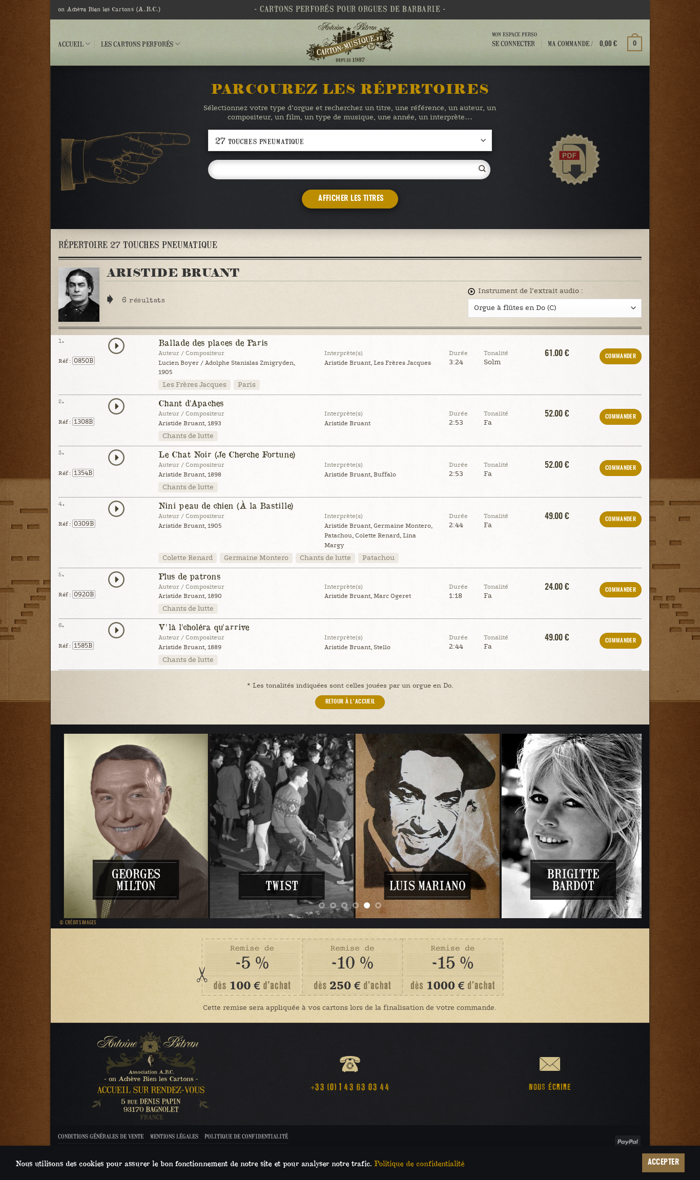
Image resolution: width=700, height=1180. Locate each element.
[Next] (617, 826)
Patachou (378, 558)
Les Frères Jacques (194, 385)
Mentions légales (174, 1136)
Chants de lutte (188, 436)
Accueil (71, 43)
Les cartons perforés (137, 43)
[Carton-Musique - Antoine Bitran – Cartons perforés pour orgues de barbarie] (350, 42)
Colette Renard (187, 558)
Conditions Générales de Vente (100, 1136)
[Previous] (83, 826)
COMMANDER (620, 356)
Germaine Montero (256, 558)
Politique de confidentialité (246, 1136)
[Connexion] (514, 53)
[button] (595, 43)
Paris (247, 385)
